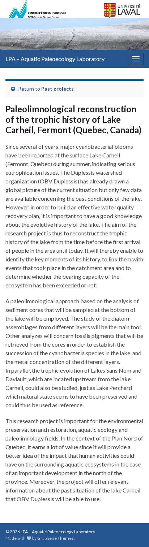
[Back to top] (133, 531)
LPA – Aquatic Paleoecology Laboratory (55, 58)
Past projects (57, 89)
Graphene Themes (55, 538)
